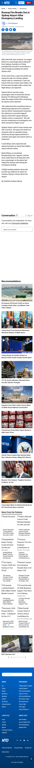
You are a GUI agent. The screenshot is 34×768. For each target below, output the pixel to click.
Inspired (4, 732)
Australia (23, 8)
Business (4, 693)
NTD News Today (24, 699)
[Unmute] (30, 645)
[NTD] (5, 740)
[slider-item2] (13, 657)
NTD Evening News (24, 691)
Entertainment (6, 704)
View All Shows (23, 709)
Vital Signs (22, 707)
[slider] (17, 648)
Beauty (4, 725)
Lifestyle (5, 715)
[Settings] (29, 650)
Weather (4, 696)
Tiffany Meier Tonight (25, 686)
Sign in (21, 3)
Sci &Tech (5, 701)
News (3, 8)
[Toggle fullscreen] (26, 650)
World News (12, 8)
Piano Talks (22, 704)
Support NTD (23, 727)
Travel (4, 722)
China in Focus (23, 693)
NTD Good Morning (24, 696)
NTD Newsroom (13, 23)
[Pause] (4, 650)
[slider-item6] (20, 657)
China (3, 688)
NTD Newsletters (24, 725)
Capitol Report (23, 688)
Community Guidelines (19, 223)
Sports (4, 707)
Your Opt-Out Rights (17, 762)
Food (3, 719)
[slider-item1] (11, 657)
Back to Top (31, 759)
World (3, 691)
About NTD (23, 715)
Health (4, 699)
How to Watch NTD (24, 722)
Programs (23, 682)
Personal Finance (7, 730)
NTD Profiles (22, 719)
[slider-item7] (22, 657)
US (2, 686)
